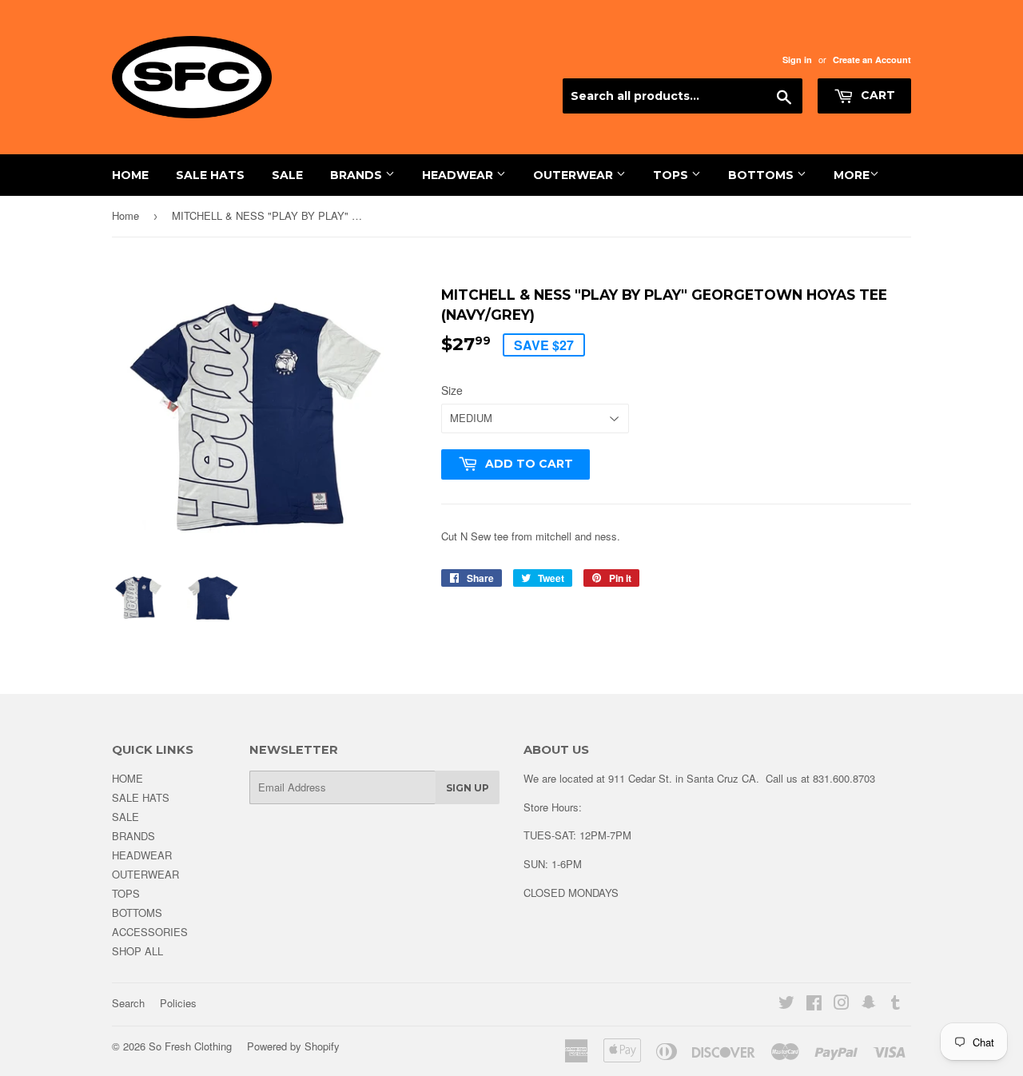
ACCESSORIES (150, 931)
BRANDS (357, 175)
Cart (876, 95)
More (852, 175)
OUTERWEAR (574, 175)
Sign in (797, 60)
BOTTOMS (762, 175)
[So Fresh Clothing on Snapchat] (869, 1004)
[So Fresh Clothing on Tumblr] (895, 1004)
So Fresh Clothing (190, 1046)
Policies (178, 1002)
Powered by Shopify (293, 1046)
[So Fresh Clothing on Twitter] (786, 1004)
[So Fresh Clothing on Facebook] (814, 1004)
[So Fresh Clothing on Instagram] (842, 1004)
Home (125, 215)
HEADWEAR (459, 175)
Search (128, 1002)
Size (452, 390)
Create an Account (872, 60)
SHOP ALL (137, 950)
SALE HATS (210, 175)
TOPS (672, 175)
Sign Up (467, 788)
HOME (130, 175)
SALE (287, 175)
